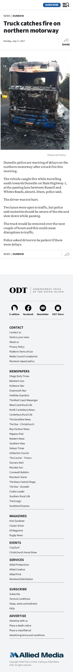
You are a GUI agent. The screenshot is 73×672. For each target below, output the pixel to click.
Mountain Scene (18, 477)
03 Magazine (16, 530)
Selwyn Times (16, 448)
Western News (16, 439)
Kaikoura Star (16, 386)
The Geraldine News (20, 419)
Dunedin (18, 16)
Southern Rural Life (19, 496)
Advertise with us (18, 621)
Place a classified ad (20, 630)
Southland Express (19, 506)
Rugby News (16, 535)
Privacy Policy (16, 347)
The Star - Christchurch (21, 424)
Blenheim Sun (16, 381)
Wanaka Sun (16, 467)
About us (14, 342)
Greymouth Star (17, 391)
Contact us (15, 332)
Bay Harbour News (19, 429)
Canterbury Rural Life (20, 415)
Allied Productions (19, 565)
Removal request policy (22, 361)
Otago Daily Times (19, 376)
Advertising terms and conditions (27, 635)
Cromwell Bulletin (19, 472)
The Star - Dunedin (19, 487)
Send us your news (19, 337)
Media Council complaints (23, 356)
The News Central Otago (22, 482)
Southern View (17, 443)
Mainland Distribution (21, 579)
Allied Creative (17, 569)
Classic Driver (16, 526)
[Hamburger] (65, 5)
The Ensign (15, 501)
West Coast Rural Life (20, 405)
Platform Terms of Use (21, 352)
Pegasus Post (16, 434)
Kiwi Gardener (17, 521)
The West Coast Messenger (23, 400)
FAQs (12, 608)
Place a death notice (20, 625)
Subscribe (51, 5)
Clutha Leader (16, 491)
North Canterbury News (22, 410)
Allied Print (15, 574)
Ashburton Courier (19, 453)
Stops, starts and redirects (23, 604)
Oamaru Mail (16, 463)
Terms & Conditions (19, 599)
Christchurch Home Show (23, 552)
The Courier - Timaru (20, 458)
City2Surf (14, 548)
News (7, 16)
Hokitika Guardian (19, 395)
